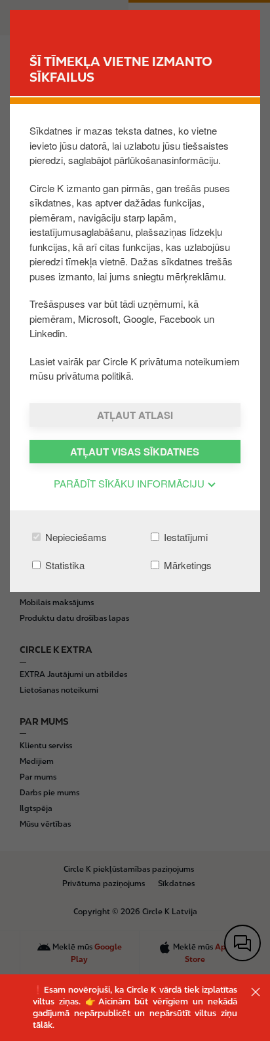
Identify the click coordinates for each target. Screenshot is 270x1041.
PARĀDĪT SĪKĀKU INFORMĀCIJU (130, 483)
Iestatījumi (184, 537)
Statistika (64, 565)
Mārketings (186, 565)
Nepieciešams (75, 537)
